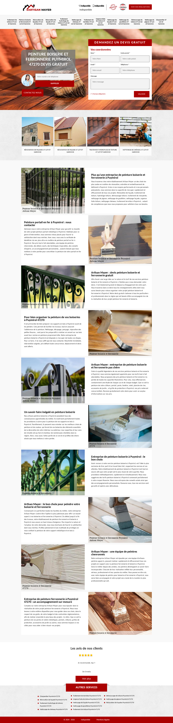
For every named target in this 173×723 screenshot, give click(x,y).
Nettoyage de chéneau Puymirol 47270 (54, 709)
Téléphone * (125, 65)
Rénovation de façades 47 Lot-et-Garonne (38, 22)
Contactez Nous (32, 93)
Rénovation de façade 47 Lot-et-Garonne (51, 22)
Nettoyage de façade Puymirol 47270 (86, 703)
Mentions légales (103, 720)
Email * (93, 65)
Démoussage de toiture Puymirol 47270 (120, 696)
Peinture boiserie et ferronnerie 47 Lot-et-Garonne (25, 22)
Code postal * (125, 53)
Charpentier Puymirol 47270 (50, 696)
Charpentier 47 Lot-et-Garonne (161, 22)
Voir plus (86, 679)
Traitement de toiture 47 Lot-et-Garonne (12, 22)
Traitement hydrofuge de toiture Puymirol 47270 (51, 704)
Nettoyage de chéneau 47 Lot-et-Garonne (76, 22)
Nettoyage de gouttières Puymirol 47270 (87, 706)
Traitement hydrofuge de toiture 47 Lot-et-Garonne (64, 22)
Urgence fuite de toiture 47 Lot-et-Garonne (100, 22)
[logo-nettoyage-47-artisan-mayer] (37, 7)
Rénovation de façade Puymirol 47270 (53, 700)
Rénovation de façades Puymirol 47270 (120, 703)
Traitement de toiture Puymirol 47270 (86, 709)
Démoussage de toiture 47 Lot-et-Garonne (137, 22)
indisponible (85, 6)
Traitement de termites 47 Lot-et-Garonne (88, 22)
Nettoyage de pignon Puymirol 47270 (119, 699)
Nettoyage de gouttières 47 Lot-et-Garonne (124, 22)
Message (94, 76)
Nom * (93, 53)
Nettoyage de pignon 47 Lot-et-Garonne (150, 22)
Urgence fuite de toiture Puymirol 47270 (87, 699)
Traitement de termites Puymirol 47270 (87, 696)
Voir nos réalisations (140, 7)
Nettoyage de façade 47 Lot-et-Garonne (112, 22)
